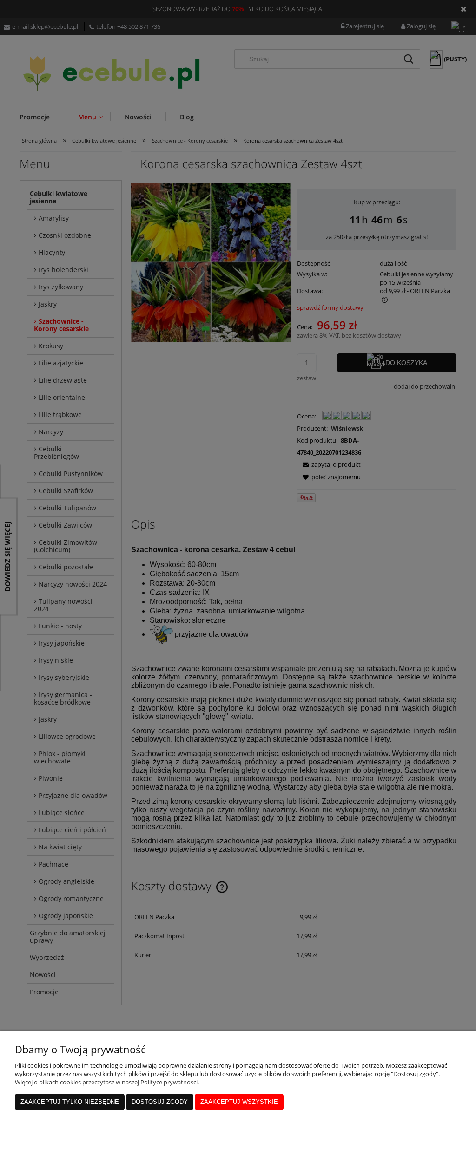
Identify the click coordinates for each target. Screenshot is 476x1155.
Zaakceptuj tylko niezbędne (69, 1101)
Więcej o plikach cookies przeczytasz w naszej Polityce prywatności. (107, 1082)
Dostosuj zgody (160, 1101)
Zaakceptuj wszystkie (239, 1101)
